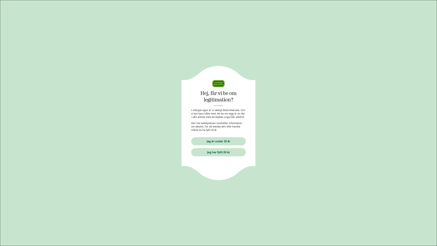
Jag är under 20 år (218, 141)
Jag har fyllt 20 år (218, 152)
